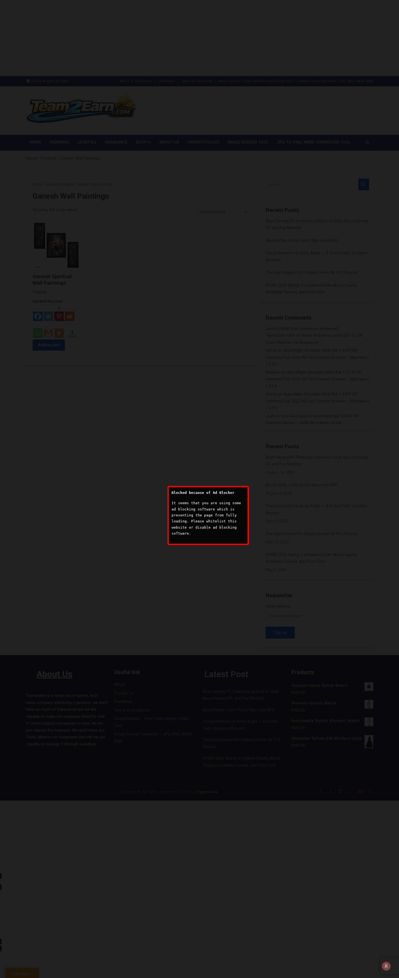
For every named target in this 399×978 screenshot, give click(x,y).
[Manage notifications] (386, 966)
